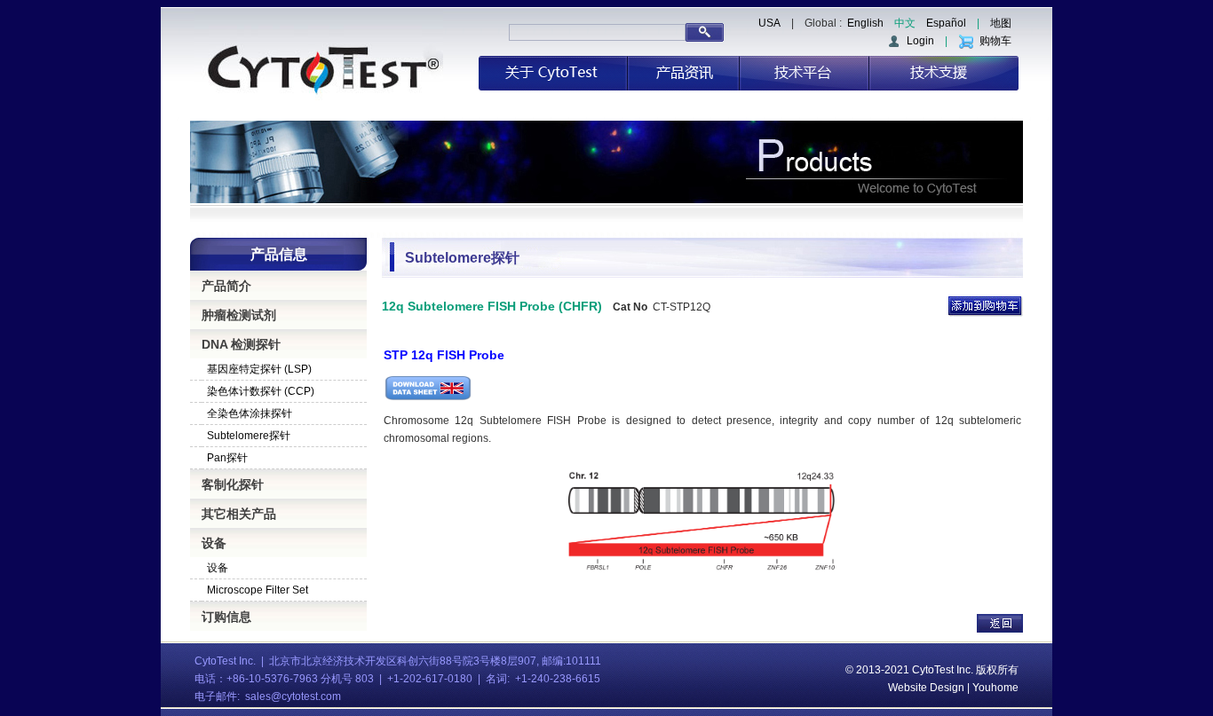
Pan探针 (227, 458)
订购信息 (226, 617)
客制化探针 (233, 484)
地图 (1000, 23)
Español (946, 23)
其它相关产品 (239, 514)
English (865, 23)
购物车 (992, 41)
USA (769, 23)
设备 (214, 543)
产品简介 (226, 286)
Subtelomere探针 (248, 435)
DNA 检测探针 (241, 344)
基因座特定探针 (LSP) (259, 369)
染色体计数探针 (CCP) (260, 391)
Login (917, 41)
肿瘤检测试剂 (239, 315)
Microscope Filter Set (257, 590)
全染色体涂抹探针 (249, 413)
